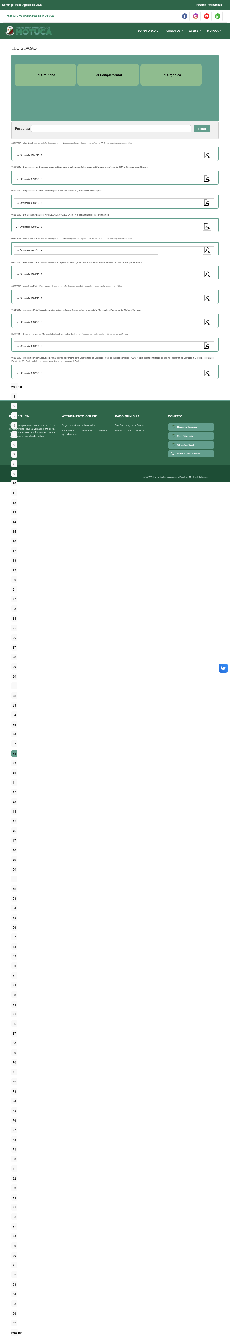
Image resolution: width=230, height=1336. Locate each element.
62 (14, 985)
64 (14, 1004)
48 (14, 850)
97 (14, 1323)
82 (14, 1178)
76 (14, 1120)
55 (14, 917)
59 (14, 956)
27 (14, 647)
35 (14, 724)
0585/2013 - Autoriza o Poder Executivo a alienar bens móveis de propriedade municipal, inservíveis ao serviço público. (67, 286)
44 (14, 811)
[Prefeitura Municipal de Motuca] (29, 31)
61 (14, 975)
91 (14, 1265)
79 (14, 1149)
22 (14, 599)
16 (14, 541)
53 (14, 898)
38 (14, 753)
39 (14, 763)
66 (14, 1023)
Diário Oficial (148, 30)
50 (14, 869)
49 (14, 859)
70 (14, 1062)
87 (14, 1226)
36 (14, 734)
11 (14, 493)
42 (14, 792)
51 (14, 879)
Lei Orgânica (171, 75)
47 (14, 840)
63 (14, 995)
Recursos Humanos (187, 426)
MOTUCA (213, 30)
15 (14, 531)
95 (14, 1303)
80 (14, 1159)
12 (14, 502)
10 (14, 483)
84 (14, 1197)
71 (14, 1072)
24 (14, 618)
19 (14, 570)
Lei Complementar (108, 75)
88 (14, 1236)
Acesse (193, 30)
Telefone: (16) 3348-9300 (188, 453)
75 (14, 1110)
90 (14, 1255)
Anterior (16, 386)
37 (14, 744)
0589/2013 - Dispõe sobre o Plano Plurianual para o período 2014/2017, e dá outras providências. (56, 190)
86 (14, 1217)
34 (14, 715)
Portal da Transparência (209, 4)
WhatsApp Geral (185, 444)
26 (14, 637)
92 (14, 1274)
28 (14, 657)
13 (14, 512)
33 (14, 705)
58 (14, 946)
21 (14, 589)
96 (14, 1313)
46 (14, 830)
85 (14, 1207)
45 (14, 821)
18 (14, 560)
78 (14, 1139)
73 (14, 1091)
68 (14, 1043)
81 (14, 1168)
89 (14, 1246)
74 (14, 1101)
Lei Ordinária (45, 75)
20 (14, 579)
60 (14, 966)
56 (14, 927)
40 (14, 772)
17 (14, 550)
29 (14, 666)
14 (14, 521)
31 (14, 686)
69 (14, 1052)
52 (14, 888)
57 (14, 937)
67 (14, 1033)
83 (14, 1188)
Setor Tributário (185, 435)
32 (14, 695)
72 (14, 1081)
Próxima (17, 1332)
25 (14, 628)
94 (14, 1294)
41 (14, 782)
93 (14, 1284)
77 (14, 1130)
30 (14, 676)
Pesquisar (22, 128)
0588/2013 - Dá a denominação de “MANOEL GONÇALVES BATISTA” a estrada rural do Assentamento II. (60, 214)
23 (14, 608)
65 (14, 1014)
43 (14, 801)
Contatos (173, 30)
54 (14, 908)
